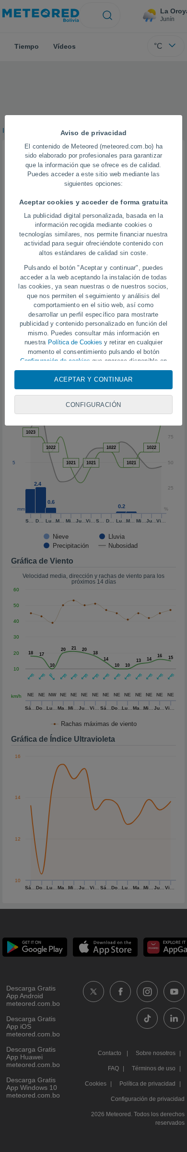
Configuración (93, 404)
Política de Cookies (75, 342)
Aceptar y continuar (93, 379)
